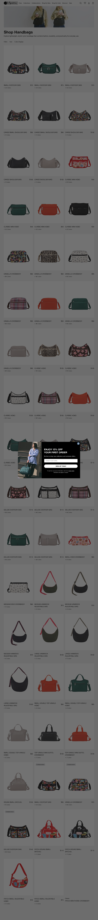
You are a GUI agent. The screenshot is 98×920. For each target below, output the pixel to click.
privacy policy (71, 470)
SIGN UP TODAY (61, 466)
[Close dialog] (78, 444)
